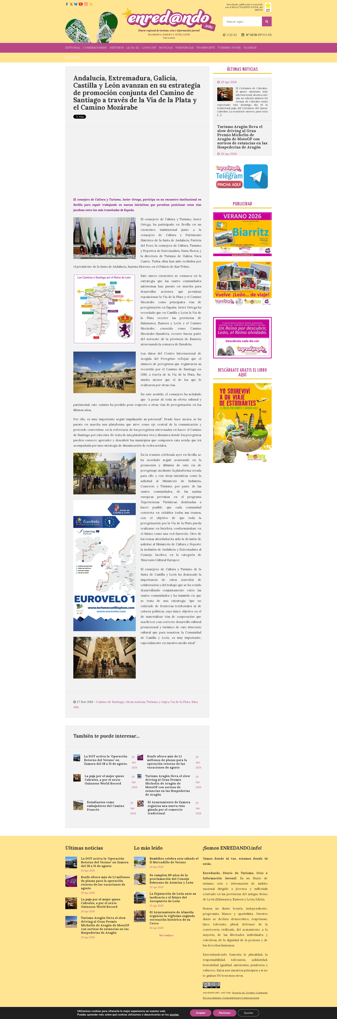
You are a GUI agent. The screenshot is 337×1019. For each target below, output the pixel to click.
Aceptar (201, 1013)
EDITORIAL (73, 47)
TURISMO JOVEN (229, 47)
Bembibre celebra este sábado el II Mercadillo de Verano (174, 860)
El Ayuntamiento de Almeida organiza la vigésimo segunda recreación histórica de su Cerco (172, 917)
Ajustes (248, 1013)
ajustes (174, 1014)
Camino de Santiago (110, 702)
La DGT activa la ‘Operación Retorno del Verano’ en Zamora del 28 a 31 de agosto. (106, 760)
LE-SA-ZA (132, 47)
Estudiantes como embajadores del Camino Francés (105, 805)
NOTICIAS (166, 47)
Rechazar (225, 1013)
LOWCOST (149, 47)
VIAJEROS (249, 47)
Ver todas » (166, 935)
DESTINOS (116, 47)
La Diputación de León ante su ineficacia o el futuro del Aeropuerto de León (173, 897)
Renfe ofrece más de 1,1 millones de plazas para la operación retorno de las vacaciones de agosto (167, 761)
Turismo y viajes (157, 702)
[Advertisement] (137, 161)
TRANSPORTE (205, 47)
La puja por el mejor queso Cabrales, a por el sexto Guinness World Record (104, 779)
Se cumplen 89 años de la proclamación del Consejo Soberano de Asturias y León (171, 878)
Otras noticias (135, 702)
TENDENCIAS (184, 47)
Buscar (267, 21)
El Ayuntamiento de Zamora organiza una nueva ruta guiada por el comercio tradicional (169, 807)
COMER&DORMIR (95, 47)
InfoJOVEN (72, 57)
